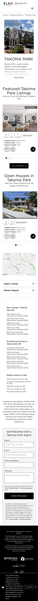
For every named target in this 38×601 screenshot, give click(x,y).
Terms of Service (26, 488)
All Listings (18, 166)
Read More (19, 78)
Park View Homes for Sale (16, 389)
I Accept (29, 587)
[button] (19, 264)
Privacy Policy (13, 488)
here (22, 512)
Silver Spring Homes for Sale (17, 379)
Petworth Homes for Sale (16, 386)
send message (19, 496)
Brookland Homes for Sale (16, 391)
